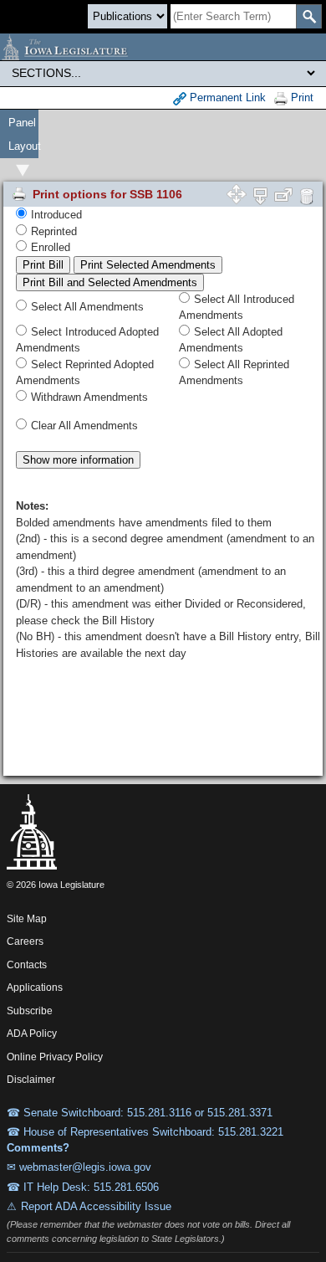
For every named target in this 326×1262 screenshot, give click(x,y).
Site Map (27, 919)
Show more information (78, 460)
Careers (25, 941)
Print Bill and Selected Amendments (110, 282)
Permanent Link (226, 97)
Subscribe (30, 1011)
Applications (35, 987)
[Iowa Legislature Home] (163, 46)
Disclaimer (31, 1079)
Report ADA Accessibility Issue (96, 1206)
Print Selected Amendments (148, 265)
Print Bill (43, 265)
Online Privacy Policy (55, 1057)
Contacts (27, 965)
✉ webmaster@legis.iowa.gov (79, 1167)
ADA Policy (32, 1033)
